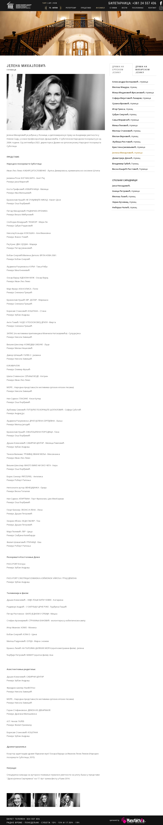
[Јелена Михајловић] (18, 800)
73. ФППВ (53, 8)
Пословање (138, 8)
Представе (86, 8)
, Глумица (130, 169)
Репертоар (71, 8)
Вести (124, 8)
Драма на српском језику (118, 69)
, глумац (124, 87)
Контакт (152, 8)
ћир (44, 3)
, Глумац (125, 163)
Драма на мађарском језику (142, 69)
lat (49, 3)
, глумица (130, 81)
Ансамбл (100, 8)
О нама (113, 8)
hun (55, 3)
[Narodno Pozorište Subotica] (19, 5)
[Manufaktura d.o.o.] (133, 820)
